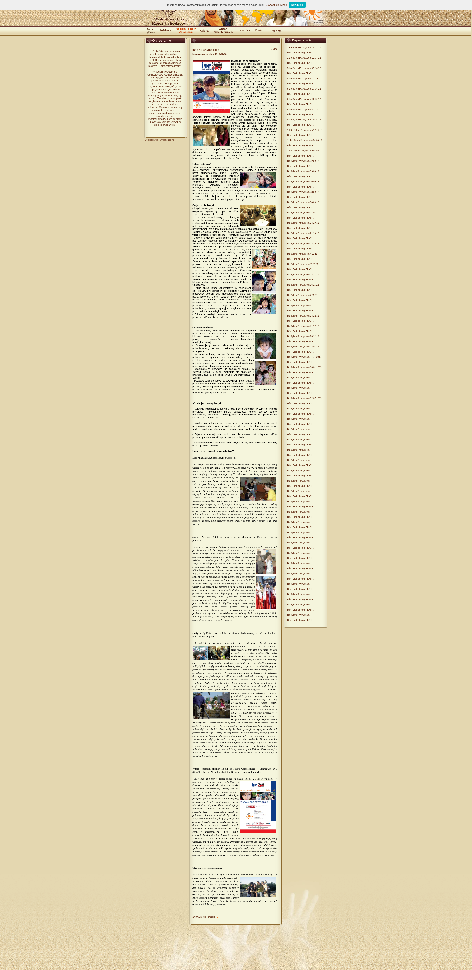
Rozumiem (297, 4)
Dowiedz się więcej (276, 4)
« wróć (274, 49)
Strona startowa (167, 140)
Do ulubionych (151, 140)
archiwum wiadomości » (204, 917)
